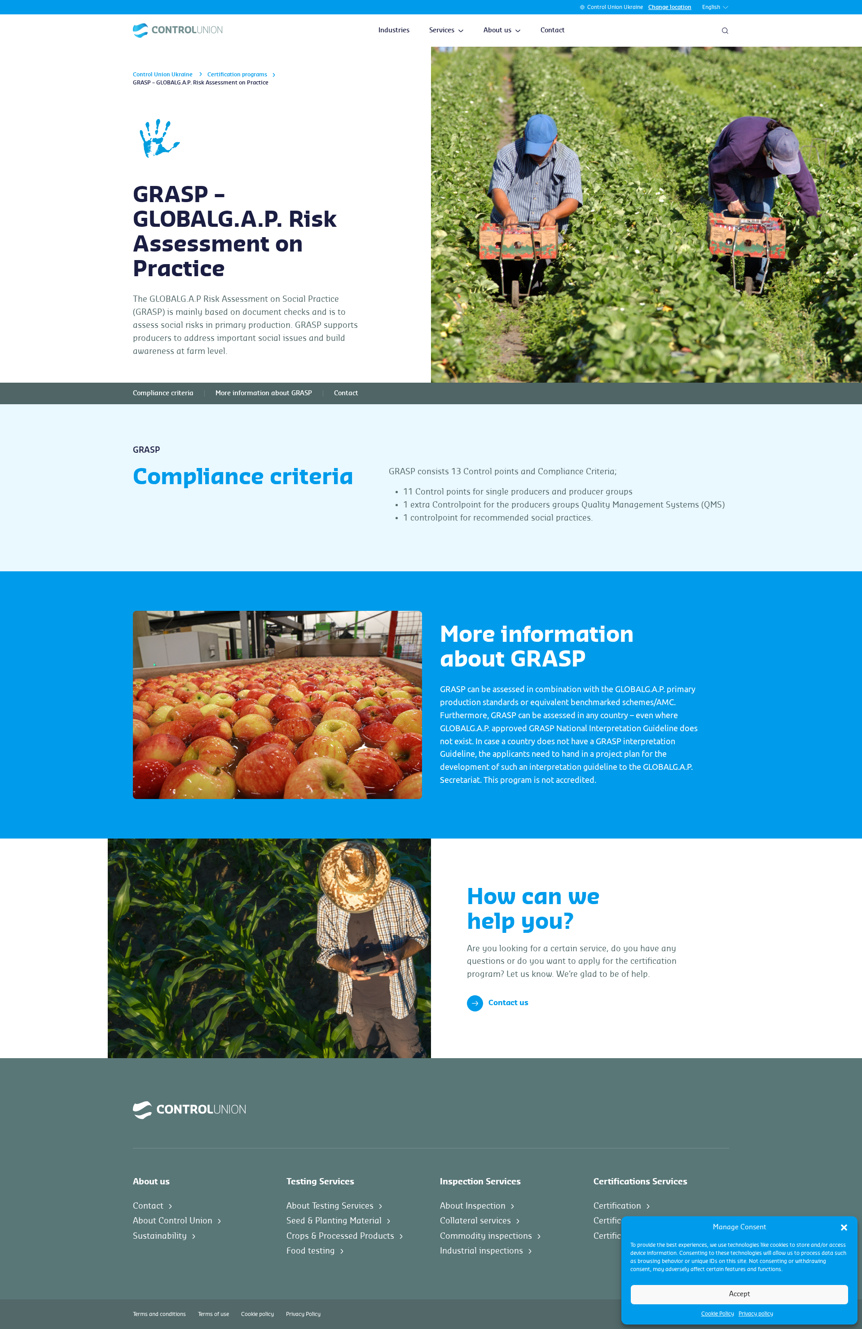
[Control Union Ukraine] (177, 30)
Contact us (508, 1003)
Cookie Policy (717, 1313)
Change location (669, 7)
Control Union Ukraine (615, 7)
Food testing (310, 1251)
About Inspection (473, 1206)
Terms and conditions (159, 1314)
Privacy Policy (303, 1314)
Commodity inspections (486, 1236)
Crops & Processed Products (340, 1236)
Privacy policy (756, 1313)
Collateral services (475, 1221)
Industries (393, 30)
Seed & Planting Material (334, 1221)
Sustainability (160, 1236)
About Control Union (172, 1221)
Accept (739, 1294)
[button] (844, 1227)
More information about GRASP (264, 393)
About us (497, 30)
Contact (553, 30)
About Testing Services (330, 1206)
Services (441, 30)
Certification (617, 1206)
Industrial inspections (481, 1251)
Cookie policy (257, 1314)
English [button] (711, 7)
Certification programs (237, 74)
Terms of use (213, 1314)
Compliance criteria (163, 393)
